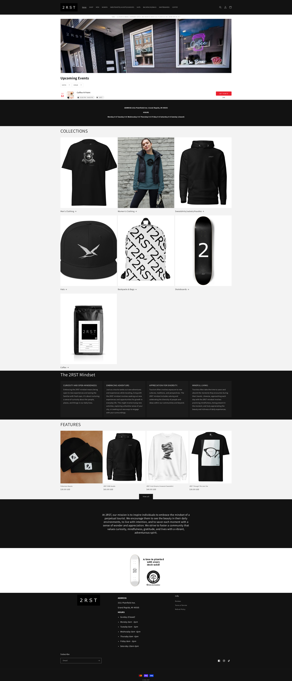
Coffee (63, 367)
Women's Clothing (126, 211)
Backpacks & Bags (126, 289)
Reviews (178, 601)
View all (146, 496)
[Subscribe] (98, 660)
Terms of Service (181, 605)
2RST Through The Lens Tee (198, 486)
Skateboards (181, 289)
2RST (148, 680)
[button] (220, 7)
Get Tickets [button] (223, 94)
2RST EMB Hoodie (109, 486)
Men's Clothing (67, 211)
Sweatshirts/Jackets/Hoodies (188, 211)
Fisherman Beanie (66, 486)
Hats (62, 289)
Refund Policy (180, 609)
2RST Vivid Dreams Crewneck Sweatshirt (159, 486)
